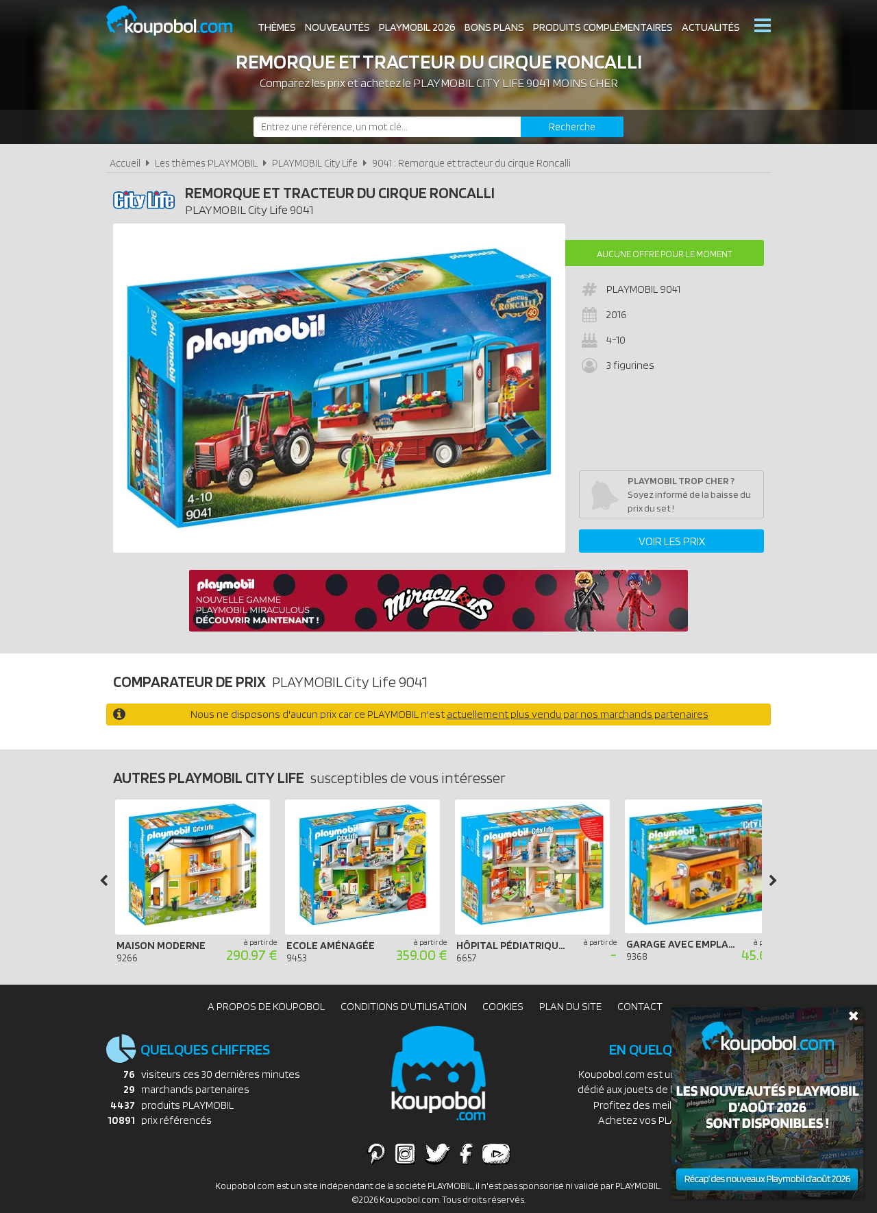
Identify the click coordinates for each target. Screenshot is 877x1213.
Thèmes (277, 27)
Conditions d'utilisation (404, 1006)
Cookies (502, 1006)
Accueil (125, 162)
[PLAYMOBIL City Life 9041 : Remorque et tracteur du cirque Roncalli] (339, 388)
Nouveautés (337, 27)
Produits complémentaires (603, 27)
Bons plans (494, 27)
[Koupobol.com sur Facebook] (466, 1153)
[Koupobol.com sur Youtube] (496, 1153)
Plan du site (570, 1006)
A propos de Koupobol (266, 1006)
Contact (640, 1006)
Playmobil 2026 (417, 27)
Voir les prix (672, 541)
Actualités (711, 27)
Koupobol (178, 20)
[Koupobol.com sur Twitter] (438, 1153)
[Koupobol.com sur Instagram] (405, 1153)
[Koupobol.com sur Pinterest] (376, 1153)
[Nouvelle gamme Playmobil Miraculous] (438, 627)
